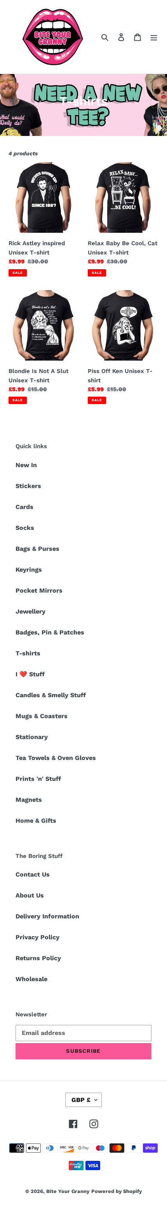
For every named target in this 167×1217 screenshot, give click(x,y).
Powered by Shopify (116, 1191)
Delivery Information (47, 916)
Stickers (28, 486)
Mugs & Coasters (42, 716)
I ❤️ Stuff (30, 674)
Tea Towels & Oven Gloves (56, 757)
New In (26, 465)
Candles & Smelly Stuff (51, 695)
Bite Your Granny (67, 1191)
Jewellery (30, 611)
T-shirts (28, 653)
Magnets (29, 799)
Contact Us (33, 874)
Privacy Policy (37, 937)
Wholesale (31, 979)
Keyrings (29, 569)
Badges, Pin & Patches (50, 632)
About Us (30, 895)
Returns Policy (38, 958)
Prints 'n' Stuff (38, 778)
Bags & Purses (37, 548)
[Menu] (154, 36)
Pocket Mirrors (39, 590)
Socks (25, 527)
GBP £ (80, 1100)
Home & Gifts (36, 820)
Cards (24, 507)
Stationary (32, 737)
